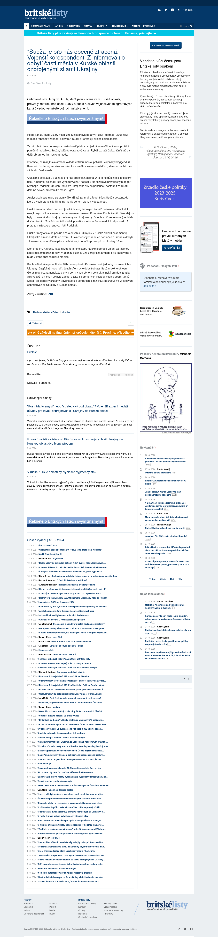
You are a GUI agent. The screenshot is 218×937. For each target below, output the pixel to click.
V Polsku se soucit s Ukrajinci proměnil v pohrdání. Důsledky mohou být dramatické (165, 461)
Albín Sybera (163, 626)
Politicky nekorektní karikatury (165, 356)
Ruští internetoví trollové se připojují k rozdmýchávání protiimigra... (70, 820)
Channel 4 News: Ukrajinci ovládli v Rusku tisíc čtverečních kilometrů (72, 567)
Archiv (59, 25)
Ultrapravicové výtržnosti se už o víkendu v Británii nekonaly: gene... (72, 628)
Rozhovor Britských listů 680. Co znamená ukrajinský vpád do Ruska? (73, 597)
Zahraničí (28, 903)
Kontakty (82, 906)
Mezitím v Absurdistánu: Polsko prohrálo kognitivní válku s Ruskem (164, 606)
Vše (180, 579)
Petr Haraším (45, 654)
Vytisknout (37, 323)
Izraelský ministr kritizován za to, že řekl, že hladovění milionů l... (69, 881)
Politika (52, 906)
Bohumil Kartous (47, 580)
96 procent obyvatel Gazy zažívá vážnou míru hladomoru (65, 772)
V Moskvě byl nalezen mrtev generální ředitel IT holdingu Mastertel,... (71, 824)
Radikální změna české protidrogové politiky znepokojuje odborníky (166, 643)
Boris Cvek (44, 575)
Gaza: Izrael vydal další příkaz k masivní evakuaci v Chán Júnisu (70, 693)
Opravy (81, 910)
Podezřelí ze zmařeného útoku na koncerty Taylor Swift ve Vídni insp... (71, 846)
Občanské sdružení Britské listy (57, 928)
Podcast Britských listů (162, 266)
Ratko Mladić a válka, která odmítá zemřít (167, 528)
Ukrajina (66, 311)
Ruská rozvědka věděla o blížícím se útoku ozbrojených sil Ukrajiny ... (71, 859)
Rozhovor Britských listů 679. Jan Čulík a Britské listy (64, 658)
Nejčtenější (147, 447)
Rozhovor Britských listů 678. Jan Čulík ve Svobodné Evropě (67, 667)
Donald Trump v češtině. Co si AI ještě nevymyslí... (62, 737)
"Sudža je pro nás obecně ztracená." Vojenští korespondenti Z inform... (72, 829)
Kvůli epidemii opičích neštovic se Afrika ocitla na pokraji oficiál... (69, 807)
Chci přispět (172, 247)
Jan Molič (43, 645)
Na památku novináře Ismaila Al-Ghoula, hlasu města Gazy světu (69, 768)
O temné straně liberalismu (161, 472)
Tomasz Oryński (165, 601)
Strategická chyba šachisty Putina (66, 645)
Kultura (27, 910)
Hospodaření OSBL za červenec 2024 (56, 602)
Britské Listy (167, 906)
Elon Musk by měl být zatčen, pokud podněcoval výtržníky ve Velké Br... (73, 606)
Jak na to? (150, 286)
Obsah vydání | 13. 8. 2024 (45, 540)
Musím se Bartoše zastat (61, 789)
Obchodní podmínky (87, 917)
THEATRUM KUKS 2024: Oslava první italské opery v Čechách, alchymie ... (74, 785)
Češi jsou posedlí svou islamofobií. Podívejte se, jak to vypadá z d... (71, 571)
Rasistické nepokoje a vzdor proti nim (76, 584)
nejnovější (115, 374)
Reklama (82, 913)
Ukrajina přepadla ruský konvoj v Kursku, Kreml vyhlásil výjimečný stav (73, 746)
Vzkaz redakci (110, 906)
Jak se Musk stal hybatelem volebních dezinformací (64, 615)
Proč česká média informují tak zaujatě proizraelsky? (79, 623)
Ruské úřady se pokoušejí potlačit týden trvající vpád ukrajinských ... (72, 562)
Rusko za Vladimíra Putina (46, 311)
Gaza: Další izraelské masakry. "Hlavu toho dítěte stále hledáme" (70, 549)
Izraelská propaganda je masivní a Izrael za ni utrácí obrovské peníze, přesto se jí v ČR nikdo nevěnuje (167, 564)
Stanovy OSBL (110, 903)
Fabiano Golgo (164, 524)
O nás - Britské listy (87, 903)
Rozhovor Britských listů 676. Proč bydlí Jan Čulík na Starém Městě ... (73, 685)
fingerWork (58, 558)
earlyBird (57, 637)
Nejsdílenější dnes (152, 594)
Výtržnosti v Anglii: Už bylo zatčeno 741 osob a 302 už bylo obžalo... (70, 728)
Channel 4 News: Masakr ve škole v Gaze (59, 715)
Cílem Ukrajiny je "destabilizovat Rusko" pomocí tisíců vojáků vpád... (72, 680)
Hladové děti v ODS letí (64, 654)
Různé (52, 913)
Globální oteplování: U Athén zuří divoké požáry (62, 619)
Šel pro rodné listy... (48, 545)
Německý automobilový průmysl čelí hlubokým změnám (65, 872)
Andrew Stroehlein (48, 584)
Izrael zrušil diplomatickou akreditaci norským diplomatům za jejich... (71, 794)
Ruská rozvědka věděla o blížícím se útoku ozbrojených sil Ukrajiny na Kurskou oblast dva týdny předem (75, 441)
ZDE (51, 294)
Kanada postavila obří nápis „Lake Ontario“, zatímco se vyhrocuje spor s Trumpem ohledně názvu (167, 619)
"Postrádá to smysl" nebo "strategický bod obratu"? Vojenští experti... (72, 855)
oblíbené (128, 374)
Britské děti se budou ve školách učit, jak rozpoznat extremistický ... (72, 689)
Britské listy (48, 14)
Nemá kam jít (44, 763)
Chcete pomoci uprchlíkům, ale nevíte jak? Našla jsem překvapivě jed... (73, 632)
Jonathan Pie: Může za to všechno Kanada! (166, 537)
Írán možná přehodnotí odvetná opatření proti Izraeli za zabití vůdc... (70, 798)
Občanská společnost (34, 913)
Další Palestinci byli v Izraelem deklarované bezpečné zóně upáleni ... (71, 754)
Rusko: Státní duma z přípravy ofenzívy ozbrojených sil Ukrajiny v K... (71, 811)
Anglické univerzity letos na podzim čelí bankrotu (61, 733)
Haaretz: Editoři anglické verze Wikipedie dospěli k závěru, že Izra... (70, 759)
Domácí (53, 903)
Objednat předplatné (165, 45)
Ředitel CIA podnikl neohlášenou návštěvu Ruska (165, 482)
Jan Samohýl (45, 623)
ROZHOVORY (73, 25)
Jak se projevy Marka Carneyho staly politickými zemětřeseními (163, 493)
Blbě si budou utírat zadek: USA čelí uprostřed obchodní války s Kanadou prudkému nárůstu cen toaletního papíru (167, 550)
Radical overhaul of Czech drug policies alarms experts (168, 631)
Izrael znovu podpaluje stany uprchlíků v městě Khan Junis (66, 850)
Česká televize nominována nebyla (55, 781)
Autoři (136, 25)
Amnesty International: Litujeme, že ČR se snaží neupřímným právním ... (73, 741)
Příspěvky (149, 25)
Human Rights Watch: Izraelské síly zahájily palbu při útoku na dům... (71, 842)
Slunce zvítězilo (46, 650)
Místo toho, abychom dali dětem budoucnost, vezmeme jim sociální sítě (166, 518)
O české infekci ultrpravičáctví (72, 580)
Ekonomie (28, 906)
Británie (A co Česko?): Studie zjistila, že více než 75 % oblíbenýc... (71, 719)
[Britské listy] (67, 119)
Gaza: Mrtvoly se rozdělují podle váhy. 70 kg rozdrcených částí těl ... (71, 711)
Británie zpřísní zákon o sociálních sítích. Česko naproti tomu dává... (71, 750)
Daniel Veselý (163, 469)
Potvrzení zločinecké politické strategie (57, 868)
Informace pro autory (113, 910)
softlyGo (55, 837)
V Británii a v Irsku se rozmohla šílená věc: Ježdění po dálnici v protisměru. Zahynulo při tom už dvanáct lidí (166, 505)
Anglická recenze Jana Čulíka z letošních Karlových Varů (66, 610)
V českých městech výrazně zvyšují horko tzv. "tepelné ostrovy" (70, 593)
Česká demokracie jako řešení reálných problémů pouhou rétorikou (84, 575)
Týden (152, 579)
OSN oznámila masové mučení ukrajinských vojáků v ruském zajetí (70, 864)
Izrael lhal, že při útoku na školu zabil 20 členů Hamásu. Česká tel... (71, 702)
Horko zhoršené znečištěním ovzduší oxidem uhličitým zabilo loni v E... (73, 589)
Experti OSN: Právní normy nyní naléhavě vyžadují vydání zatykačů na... (72, 776)
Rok (172, 579)
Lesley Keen (45, 558)
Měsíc (163, 579)
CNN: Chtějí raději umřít (50, 554)
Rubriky (102, 25)
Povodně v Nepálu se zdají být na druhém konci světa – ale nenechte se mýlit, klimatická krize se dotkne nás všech (168, 655)
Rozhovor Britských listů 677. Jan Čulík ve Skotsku (64, 676)
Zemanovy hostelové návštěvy (72, 672)
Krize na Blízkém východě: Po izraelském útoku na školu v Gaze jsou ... (73, 724)
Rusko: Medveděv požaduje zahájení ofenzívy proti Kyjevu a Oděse (70, 833)
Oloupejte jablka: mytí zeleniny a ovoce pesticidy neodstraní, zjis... (70, 802)
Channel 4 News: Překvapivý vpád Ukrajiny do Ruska (65, 663)
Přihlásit (187, 10)
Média (52, 910)
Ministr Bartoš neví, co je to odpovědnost (71, 641)
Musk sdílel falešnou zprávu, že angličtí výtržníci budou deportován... (71, 877)
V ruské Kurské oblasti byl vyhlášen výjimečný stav (61, 472)
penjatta (56, 706)
